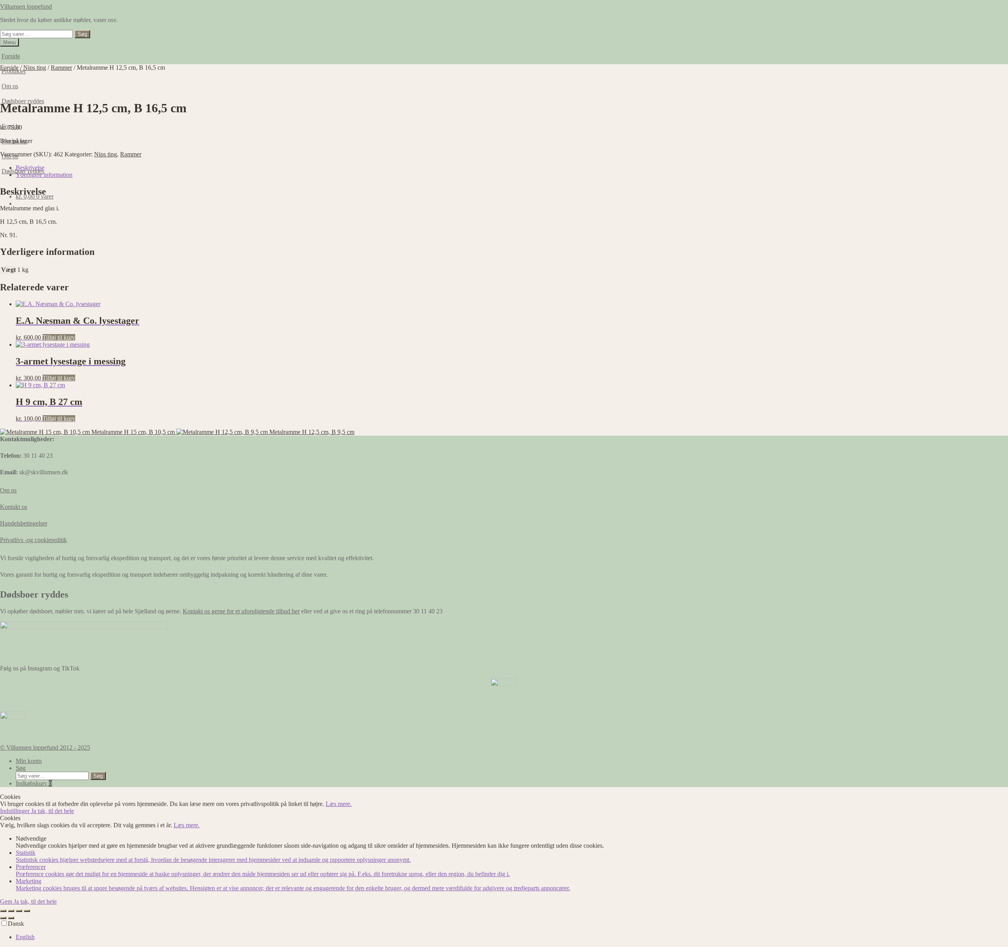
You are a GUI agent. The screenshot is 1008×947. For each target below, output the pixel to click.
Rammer (61, 67)
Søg (82, 34)
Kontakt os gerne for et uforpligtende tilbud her (241, 611)
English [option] (25, 937)
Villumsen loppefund (26, 6)
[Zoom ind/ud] (3, 911)
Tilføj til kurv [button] (59, 337)
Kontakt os (13, 506)
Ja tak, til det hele (52, 811)
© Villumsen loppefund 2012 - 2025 (45, 747)
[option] (512, 937)
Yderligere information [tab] (44, 174)
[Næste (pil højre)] (11, 918)
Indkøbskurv (34, 783)
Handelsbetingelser (23, 523)
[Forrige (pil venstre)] (3, 918)
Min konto (29, 761)
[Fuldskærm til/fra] (11, 911)
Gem (7, 901)
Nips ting (34, 67)
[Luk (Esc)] (27, 911)
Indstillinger (15, 811)
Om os (8, 490)
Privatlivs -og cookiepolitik (33, 540)
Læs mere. (339, 803)
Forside (11, 56)
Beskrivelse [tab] (30, 167)
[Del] (19, 911)
